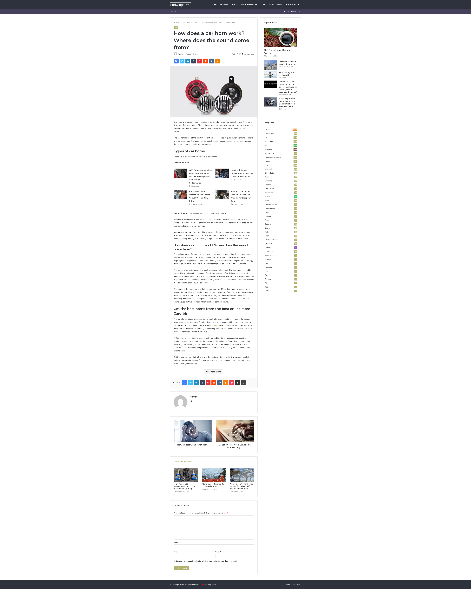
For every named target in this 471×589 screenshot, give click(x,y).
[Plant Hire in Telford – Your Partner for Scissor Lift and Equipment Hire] (242, 475)
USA (266, 138)
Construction (270, 208)
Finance (268, 216)
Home (214, 5)
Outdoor (268, 263)
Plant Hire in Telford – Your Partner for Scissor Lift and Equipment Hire (242, 486)
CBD (267, 212)
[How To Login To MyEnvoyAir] (270, 74)
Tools (267, 287)
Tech (279, 5)
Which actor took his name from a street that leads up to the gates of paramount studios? (288, 87)
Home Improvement (250, 5)
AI (266, 283)
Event (267, 275)
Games (268, 248)
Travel (267, 197)
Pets (267, 232)
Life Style (269, 169)
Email (176, 552)
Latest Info (269, 134)
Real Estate (269, 189)
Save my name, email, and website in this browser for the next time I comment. (206, 561)
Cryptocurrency (271, 240)
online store (214, 325)
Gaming (268, 224)
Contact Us (290, 5)
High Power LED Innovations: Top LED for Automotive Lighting (185, 486)
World (267, 130)
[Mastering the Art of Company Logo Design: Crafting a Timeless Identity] (270, 102)
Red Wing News (210, 585)
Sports (267, 228)
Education (269, 193)
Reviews (268, 244)
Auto (183, 22)
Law (263, 5)
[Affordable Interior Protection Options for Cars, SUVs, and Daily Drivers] (180, 194)
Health (235, 5)
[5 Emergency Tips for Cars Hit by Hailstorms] (214, 475)
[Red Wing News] (180, 4)
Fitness (268, 279)
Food (267, 220)
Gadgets (268, 267)
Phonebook (269, 153)
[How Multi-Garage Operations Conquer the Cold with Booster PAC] (222, 173)
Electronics (269, 255)
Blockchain (269, 173)
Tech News (269, 142)
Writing (268, 259)
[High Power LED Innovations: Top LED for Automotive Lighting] (186, 475)
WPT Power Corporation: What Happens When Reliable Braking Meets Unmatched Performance (200, 176)
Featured (268, 271)
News (271, 5)
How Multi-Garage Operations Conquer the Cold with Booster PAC (242, 173)
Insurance (269, 252)
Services (268, 181)
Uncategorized (271, 204)
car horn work (214, 371)
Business (224, 5)
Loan (267, 236)
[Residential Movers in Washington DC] (270, 65)
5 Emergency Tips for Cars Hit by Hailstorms (214, 485)
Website (218, 552)
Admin (180, 54)
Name (177, 543)
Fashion (268, 185)
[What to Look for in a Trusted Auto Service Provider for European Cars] (222, 194)
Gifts (267, 291)
